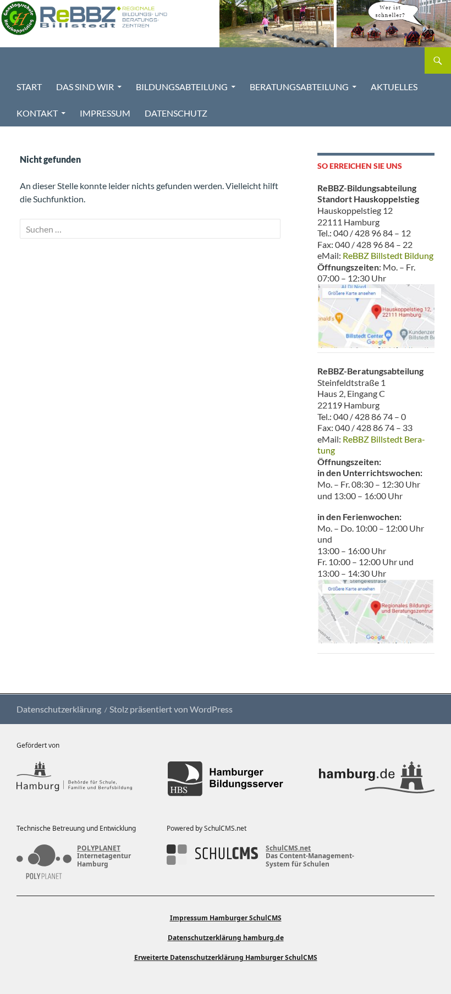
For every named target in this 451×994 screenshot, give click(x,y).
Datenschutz (176, 113)
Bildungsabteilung (182, 86)
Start (29, 86)
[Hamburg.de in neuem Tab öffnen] (377, 778)
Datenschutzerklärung (58, 709)
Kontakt (37, 113)
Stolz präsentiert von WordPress (171, 709)
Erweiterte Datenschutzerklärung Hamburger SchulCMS (225, 957)
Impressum (105, 113)
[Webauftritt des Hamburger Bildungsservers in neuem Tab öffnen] (225, 778)
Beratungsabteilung (299, 86)
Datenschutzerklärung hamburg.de (226, 937)
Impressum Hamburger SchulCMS (226, 918)
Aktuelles (394, 86)
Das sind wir (85, 86)
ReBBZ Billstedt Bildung (388, 255)
